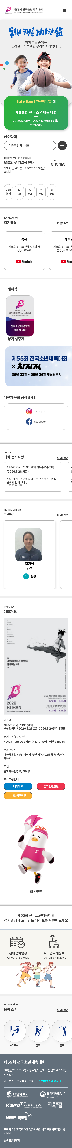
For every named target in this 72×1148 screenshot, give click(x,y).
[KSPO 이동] (24, 1105)
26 (52, 192)
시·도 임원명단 (18, 795)
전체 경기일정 (58, 164)
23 (19, 192)
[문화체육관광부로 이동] (52, 1094)
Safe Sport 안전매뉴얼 (34, 101)
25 (41, 192)
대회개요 (18, 786)
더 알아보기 (62, 223)
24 (30, 192)
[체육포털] (55, 1105)
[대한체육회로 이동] (17, 1094)
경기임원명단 (51, 786)
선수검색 (10, 136)
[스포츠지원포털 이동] (19, 1116)
